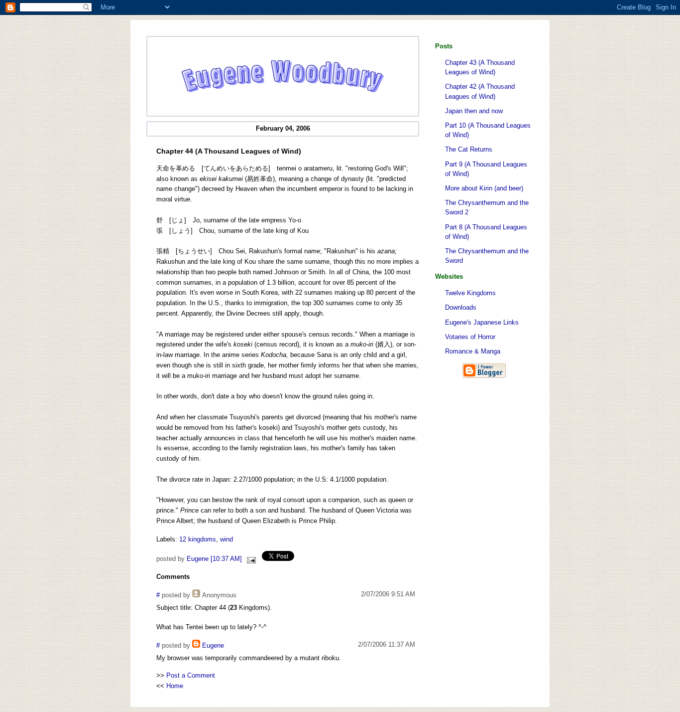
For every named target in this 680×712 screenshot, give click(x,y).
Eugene (213, 645)
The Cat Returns (468, 149)
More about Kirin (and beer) (484, 188)
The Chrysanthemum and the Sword (487, 255)
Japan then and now (474, 111)
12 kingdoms (197, 539)
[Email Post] (250, 558)
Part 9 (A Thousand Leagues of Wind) (486, 169)
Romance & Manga (472, 351)
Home (174, 686)
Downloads (460, 307)
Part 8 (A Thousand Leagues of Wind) (486, 231)
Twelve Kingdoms (470, 293)
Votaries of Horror (470, 337)
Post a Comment (190, 675)
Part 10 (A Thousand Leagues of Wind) (488, 130)
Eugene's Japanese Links (482, 322)
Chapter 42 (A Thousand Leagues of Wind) (480, 91)
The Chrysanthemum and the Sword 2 (487, 207)
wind (226, 539)
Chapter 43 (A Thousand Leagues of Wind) (480, 67)
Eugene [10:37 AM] (214, 558)
